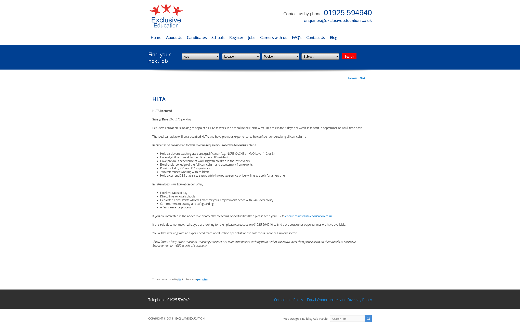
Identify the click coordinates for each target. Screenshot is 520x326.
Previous (351, 78)
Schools (217, 37)
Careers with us (273, 37)
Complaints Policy (288, 299)
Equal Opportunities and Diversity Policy (339, 299)
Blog (333, 37)
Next (364, 78)
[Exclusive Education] (166, 16)
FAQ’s (296, 37)
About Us (174, 37)
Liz (179, 279)
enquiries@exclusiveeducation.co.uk (338, 20)
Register (236, 37)
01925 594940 (348, 12)
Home (156, 37)
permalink (202, 279)
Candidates (197, 37)
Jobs (251, 37)
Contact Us (315, 37)
